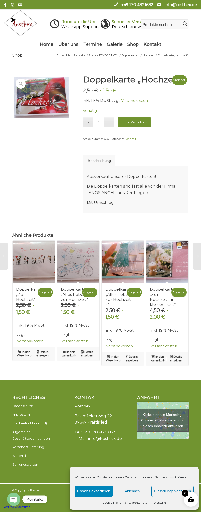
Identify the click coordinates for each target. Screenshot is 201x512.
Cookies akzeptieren (93, 491)
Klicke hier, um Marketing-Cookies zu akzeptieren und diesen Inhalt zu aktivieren (162, 420)
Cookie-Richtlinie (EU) (29, 423)
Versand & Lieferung (28, 447)
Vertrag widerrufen (17, 507)
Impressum (158, 502)
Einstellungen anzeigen (172, 491)
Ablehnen (132, 491)
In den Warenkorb (134, 122)
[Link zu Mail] (20, 4)
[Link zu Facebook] (5, 4)
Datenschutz (138, 502)
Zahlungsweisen (25, 464)
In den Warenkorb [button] (24, 353)
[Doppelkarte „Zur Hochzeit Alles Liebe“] (197, 256)
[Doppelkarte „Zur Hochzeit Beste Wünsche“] (4, 256)
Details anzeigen (42, 353)
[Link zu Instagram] (12, 4)
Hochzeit (130, 139)
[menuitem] (47, 44)
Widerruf (19, 456)
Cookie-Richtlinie (114, 502)
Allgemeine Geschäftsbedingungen (31, 435)
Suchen (185, 23)
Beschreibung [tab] (99, 161)
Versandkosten (134, 100)
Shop (17, 55)
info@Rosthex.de (105, 438)
